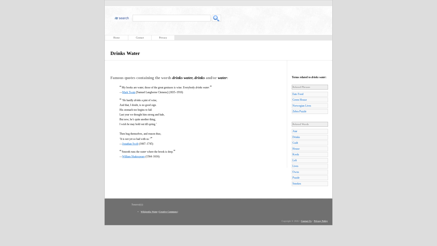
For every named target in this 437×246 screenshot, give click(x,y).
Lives (295, 166)
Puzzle (296, 177)
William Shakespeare (133, 156)
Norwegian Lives (301, 105)
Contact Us (306, 221)
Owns (295, 172)
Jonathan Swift (130, 143)
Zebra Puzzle (299, 111)
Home (116, 37)
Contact (140, 37)
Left (294, 160)
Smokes (296, 183)
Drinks (296, 137)
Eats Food (297, 94)
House (296, 148)
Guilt (295, 142)
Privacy (163, 37)
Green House (299, 99)
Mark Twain (128, 92)
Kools (295, 154)
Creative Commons (168, 211)
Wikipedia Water (149, 211)
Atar (294, 131)
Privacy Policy (321, 221)
